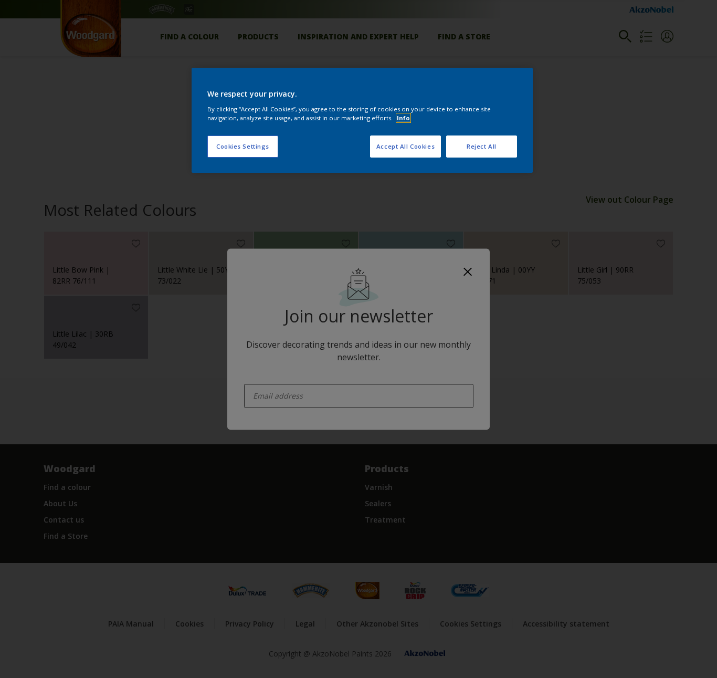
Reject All (482, 146)
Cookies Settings (242, 146)
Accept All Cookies (405, 146)
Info (403, 118)
